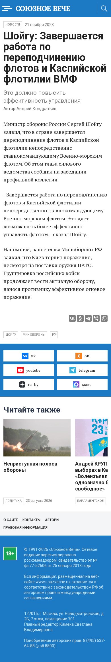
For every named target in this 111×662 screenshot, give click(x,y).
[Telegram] (88, 318)
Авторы (52, 520)
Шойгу (10, 334)
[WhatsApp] (104, 318)
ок (87, 355)
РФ (54, 334)
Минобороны (34, 334)
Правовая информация (25, 528)
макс (86, 384)
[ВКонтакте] (72, 318)
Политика (13, 500)
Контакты (31, 520)
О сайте (10, 520)
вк (33, 355)
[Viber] (96, 318)
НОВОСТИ (12, 24)
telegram (87, 370)
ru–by (33, 384)
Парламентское (90, 500)
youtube (33, 370)
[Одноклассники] (80, 318)
